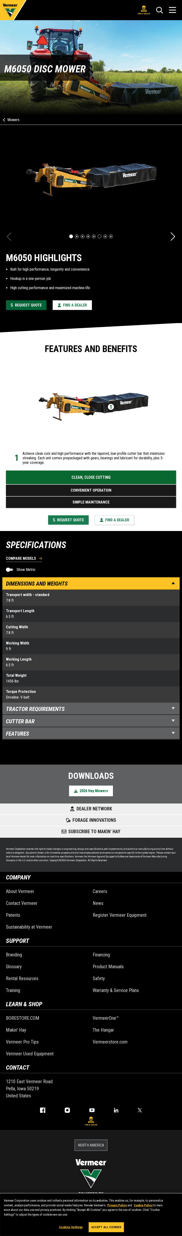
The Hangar (103, 1030)
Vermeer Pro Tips (22, 1042)
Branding (14, 955)
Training (13, 990)
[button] (71, 236)
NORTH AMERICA (91, 1145)
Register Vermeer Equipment (119, 915)
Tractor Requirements (35, 709)
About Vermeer (20, 891)
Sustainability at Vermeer (29, 927)
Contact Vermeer (21, 903)
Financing (101, 955)
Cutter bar (20, 721)
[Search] (159, 10)
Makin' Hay (16, 1030)
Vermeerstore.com (110, 1042)
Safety (99, 978)
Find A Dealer (144, 14)
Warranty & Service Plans (116, 990)
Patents (13, 915)
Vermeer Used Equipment (30, 1054)
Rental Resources (22, 978)
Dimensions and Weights (37, 583)
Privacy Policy (117, 1205)
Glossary (14, 966)
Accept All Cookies (106, 1227)
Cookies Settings (71, 1227)
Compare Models (21, 559)
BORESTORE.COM (22, 1018)
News (98, 903)
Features (17, 733)
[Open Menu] (172, 10)
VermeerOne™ (106, 1018)
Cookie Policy (143, 1205)
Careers (100, 891)
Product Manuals (108, 966)
